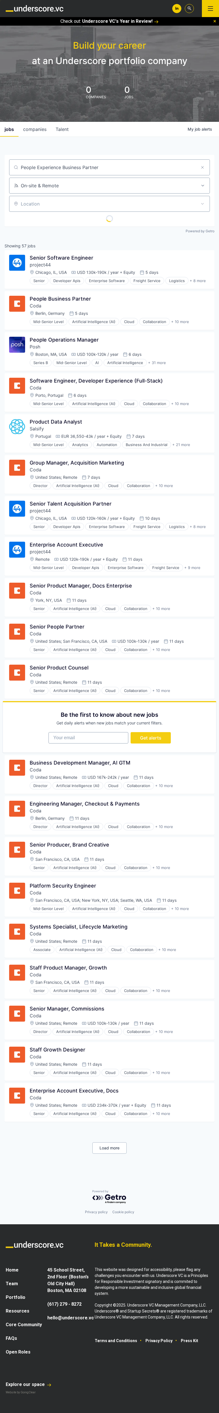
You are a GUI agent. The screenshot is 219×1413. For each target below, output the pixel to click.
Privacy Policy (159, 1340)
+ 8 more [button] (198, 280)
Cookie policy (123, 1212)
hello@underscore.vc (70, 1317)
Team (12, 1283)
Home (12, 1270)
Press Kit (189, 1340)
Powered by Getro (200, 231)
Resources (17, 1311)
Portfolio (15, 1297)
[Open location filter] (202, 204)
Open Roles (18, 1352)
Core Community (24, 1324)
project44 (40, 265)
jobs (9, 129)
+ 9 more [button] (192, 567)
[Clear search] (202, 167)
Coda (35, 306)
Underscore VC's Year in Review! (117, 21)
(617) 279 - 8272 (64, 1304)
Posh (35, 347)
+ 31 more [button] (157, 362)
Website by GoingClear (21, 1392)
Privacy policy (96, 1212)
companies (34, 129)
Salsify (37, 429)
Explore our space (26, 1384)
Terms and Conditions (116, 1340)
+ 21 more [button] (181, 444)
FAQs (11, 1338)
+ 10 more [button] (180, 321)
